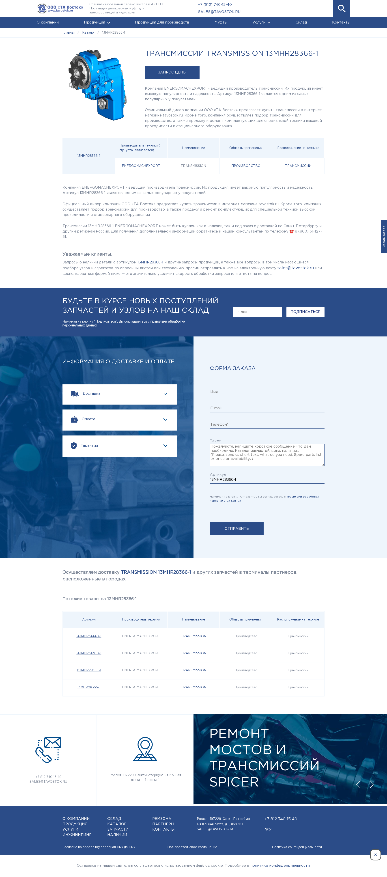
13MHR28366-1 (88, 687)
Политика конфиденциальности (297, 847)
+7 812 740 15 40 (48, 777)
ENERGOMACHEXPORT (141, 166)
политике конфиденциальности (280, 865)
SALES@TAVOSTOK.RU (219, 12)
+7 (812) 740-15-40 (215, 4)
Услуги (258, 22)
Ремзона (161, 819)
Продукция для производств (162, 22)
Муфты (221, 22)
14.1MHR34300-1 (88, 653)
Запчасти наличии (118, 832)
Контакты (341, 22)
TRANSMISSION (193, 636)
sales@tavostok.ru (295, 268)
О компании (48, 22)
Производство (245, 166)
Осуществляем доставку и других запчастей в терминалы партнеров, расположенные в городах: (179, 575)
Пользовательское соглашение (192, 847)
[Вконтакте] (268, 827)
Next (371, 784)
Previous (357, 784)
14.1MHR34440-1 (88, 636)
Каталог (116, 824)
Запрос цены (172, 72)
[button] (341, 8)
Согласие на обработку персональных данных (98, 847)
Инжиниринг (76, 835)
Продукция (94, 22)
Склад (301, 22)
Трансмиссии (298, 166)
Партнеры (163, 824)
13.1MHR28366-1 (89, 670)
